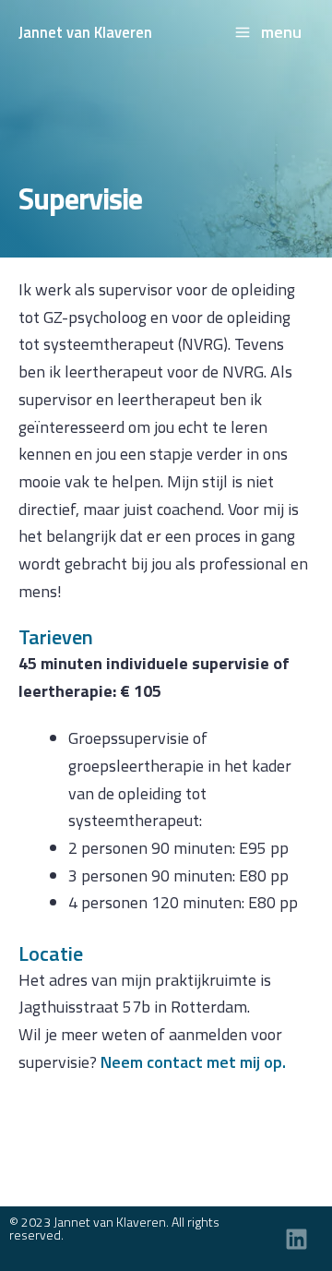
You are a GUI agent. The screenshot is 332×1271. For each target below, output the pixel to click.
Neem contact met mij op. (193, 1061)
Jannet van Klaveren (85, 31)
